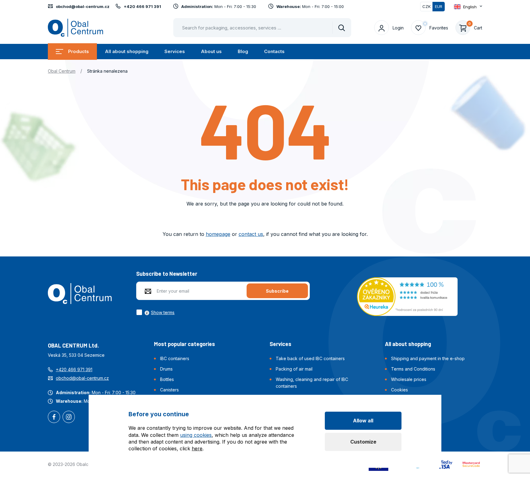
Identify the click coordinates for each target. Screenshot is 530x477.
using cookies (196, 435)
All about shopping (126, 51)
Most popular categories (184, 343)
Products (78, 51)
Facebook (54, 417)
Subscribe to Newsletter (166, 273)
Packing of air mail (294, 368)
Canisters (169, 389)
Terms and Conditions (413, 368)
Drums (166, 368)
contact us (251, 234)
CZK (426, 6)
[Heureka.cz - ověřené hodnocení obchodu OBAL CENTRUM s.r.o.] (407, 296)
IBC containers (174, 358)
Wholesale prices (408, 379)
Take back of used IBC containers (310, 358)
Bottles (167, 379)
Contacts (274, 51)
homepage (218, 234)
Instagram (69, 417)
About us (211, 51)
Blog (243, 51)
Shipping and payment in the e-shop (428, 358)
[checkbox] (155, 312)
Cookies (399, 389)
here (197, 448)
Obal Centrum (61, 71)
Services (174, 51)
